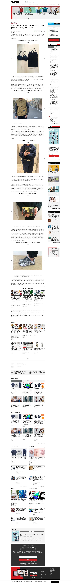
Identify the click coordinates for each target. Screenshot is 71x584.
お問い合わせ (51, 574)
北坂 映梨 (24, 353)
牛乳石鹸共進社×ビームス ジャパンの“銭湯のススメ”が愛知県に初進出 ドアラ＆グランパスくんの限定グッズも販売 (38, 390)
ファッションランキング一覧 (55, 123)
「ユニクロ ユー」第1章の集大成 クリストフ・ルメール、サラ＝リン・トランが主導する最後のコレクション (54, 66)
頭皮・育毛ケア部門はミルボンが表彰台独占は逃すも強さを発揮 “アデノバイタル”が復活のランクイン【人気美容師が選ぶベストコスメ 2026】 (38, 478)
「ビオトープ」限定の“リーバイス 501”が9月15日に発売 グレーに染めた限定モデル (27, 404)
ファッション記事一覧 (23, 486)
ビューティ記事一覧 (41, 486)
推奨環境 (51, 571)
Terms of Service (23, 564)
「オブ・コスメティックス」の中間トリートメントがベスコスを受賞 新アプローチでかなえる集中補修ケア (55, 227)
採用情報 (51, 575)
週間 (56, 46)
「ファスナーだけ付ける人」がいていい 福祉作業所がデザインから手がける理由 (38, 509)
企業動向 (24, 352)
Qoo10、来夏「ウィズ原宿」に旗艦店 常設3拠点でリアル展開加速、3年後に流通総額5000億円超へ (21, 509)
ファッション (13, 4)
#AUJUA (34, 484)
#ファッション (19, 363)
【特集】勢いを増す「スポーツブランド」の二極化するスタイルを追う (17, 14)
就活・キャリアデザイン (28, 4)
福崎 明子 (14, 32)
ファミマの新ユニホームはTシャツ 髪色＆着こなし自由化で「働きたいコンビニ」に (41, 14)
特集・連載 (41, 4)
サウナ (40, 393)
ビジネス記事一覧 (23, 526)
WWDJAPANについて (52, 568)
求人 (50, 4)
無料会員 (50, 23)
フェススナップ (52, 91)
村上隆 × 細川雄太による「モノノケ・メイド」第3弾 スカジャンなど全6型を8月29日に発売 (38, 404)
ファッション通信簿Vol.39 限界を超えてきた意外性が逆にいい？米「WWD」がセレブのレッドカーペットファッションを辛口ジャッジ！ (20, 372)
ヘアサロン (37, 352)
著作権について (51, 572)
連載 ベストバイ (14, 23)
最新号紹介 (53, 4)
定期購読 (56, 23)
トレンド (51, 113)
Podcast (28, 392)
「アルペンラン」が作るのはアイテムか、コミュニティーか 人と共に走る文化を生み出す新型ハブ (53, 183)
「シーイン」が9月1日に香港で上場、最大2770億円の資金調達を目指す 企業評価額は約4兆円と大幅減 (21, 518)
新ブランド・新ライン (28, 352)
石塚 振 (12, 353)
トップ (42, 568)
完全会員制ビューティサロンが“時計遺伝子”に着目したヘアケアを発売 (38, 349)
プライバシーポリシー (28, 561)
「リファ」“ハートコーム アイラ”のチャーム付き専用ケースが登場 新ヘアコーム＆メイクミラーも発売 (36, 459)
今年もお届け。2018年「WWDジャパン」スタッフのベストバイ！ (38, 331)
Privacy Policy (35, 563)
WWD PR (55, 208)
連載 (13, 337)
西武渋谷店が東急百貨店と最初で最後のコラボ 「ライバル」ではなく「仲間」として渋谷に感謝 (18, 501)
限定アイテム (14, 392)
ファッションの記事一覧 (40, 443)
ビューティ (18, 4)
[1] (27, 58)
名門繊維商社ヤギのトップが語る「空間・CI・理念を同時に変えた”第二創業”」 (53, 194)
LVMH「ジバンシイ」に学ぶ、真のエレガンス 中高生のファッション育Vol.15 (38, 467)
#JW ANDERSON (18, 483)
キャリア (42, 577)
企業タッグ (38, 393)
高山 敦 (35, 353)
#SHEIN (17, 523)
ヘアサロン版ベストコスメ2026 (38, 482)
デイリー (50, 46)
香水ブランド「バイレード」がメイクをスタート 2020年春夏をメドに (27, 349)
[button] (59, 4)
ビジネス (22, 4)
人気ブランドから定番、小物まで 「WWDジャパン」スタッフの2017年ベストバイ (16, 349)
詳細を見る (53, 156)
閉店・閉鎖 (12, 503)
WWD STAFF (12, 461)
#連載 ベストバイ (20, 366)
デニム (28, 406)
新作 (34, 352)
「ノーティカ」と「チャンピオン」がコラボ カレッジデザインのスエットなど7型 (15, 389)
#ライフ (23, 363)
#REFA (29, 464)
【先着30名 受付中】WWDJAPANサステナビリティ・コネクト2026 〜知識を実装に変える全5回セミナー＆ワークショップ (29, 16)
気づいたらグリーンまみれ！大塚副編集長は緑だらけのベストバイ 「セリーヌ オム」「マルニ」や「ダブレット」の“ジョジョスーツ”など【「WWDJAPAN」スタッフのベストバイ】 (27, 299)
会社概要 (51, 573)
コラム (15, 305)
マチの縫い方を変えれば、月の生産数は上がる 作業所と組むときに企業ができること (27, 389)
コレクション (46, 4)
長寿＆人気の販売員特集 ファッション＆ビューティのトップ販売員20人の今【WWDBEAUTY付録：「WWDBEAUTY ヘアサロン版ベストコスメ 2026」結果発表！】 (31, 534)
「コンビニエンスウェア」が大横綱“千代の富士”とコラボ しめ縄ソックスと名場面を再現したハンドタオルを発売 (54, 58)
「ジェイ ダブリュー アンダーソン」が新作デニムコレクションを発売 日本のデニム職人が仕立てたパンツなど (16, 404)
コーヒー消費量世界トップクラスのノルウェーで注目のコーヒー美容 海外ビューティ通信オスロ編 (35, 372)
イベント (35, 393)
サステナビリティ (36, 4)
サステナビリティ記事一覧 (40, 526)
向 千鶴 (29, 505)
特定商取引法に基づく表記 (53, 570)
